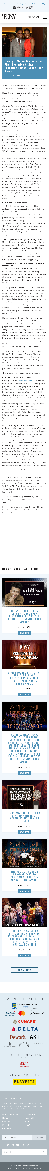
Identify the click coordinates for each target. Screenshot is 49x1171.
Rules (6, 1117)
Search (29, 1117)
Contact (8, 1121)
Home (28, 1125)
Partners (30, 1114)
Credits (7, 1128)
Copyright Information (32, 1168)
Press (6, 1125)
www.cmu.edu (25, 380)
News (27, 1121)
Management (11, 1114)
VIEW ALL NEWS (24, 970)
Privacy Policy (13, 1168)
